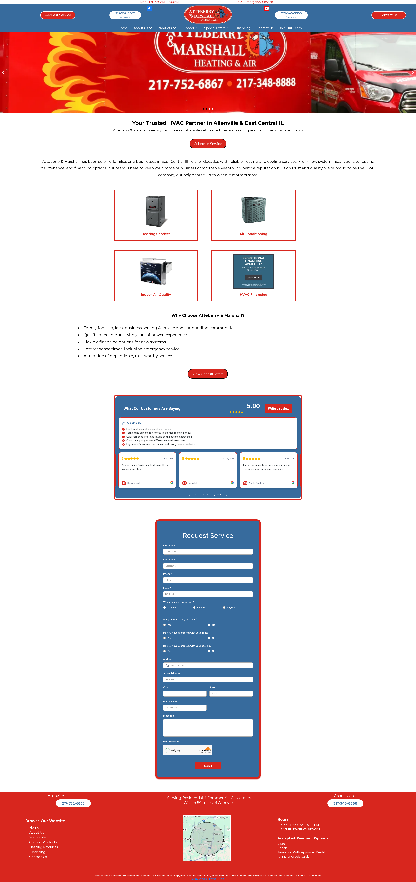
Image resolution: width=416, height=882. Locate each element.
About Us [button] (141, 28)
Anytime (231, 607)
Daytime (172, 607)
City (165, 687)
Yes (169, 624)
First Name (169, 545)
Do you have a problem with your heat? (185, 632)
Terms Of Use (198, 878)
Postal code (170, 701)
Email (167, 588)
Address (168, 659)
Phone (168, 573)
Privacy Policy (217, 878)
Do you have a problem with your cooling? (187, 645)
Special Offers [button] (215, 28)
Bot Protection (171, 741)
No (213, 624)
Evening (201, 607)
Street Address (171, 673)
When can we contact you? (178, 602)
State (212, 687)
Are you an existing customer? (180, 619)
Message (168, 715)
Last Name (169, 559)
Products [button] (165, 28)
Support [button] (188, 28)
